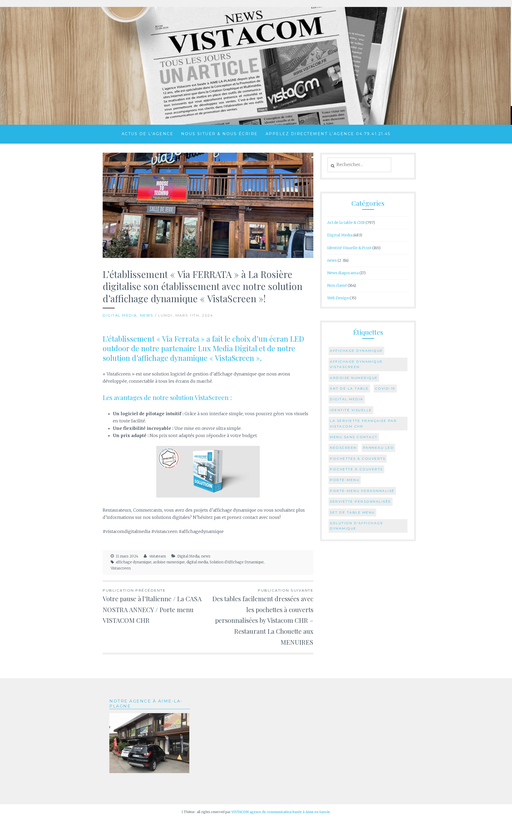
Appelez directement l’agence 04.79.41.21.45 (328, 133)
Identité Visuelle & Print (349, 247)
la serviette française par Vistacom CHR (363, 423)
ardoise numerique (169, 562)
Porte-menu (344, 480)
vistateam (157, 556)
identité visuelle (351, 410)
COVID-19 (385, 388)
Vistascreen (121, 568)
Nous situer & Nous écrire (219, 133)
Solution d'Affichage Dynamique (237, 562)
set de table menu (352, 512)
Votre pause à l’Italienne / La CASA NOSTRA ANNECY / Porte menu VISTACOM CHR (152, 606)
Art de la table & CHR (346, 222)
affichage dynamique (133, 562)
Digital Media (120, 315)
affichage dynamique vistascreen (356, 364)
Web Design (338, 298)
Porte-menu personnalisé (362, 491)
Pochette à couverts (356, 469)
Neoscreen (343, 448)
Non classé (337, 285)
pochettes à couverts (357, 459)
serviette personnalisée (360, 501)
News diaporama (343, 272)
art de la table (349, 388)
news (147, 315)
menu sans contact (354, 437)
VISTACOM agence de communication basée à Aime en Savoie (280, 812)
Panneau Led (378, 448)
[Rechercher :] (359, 164)
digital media (197, 562)
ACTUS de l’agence (148, 133)
